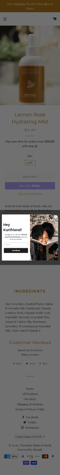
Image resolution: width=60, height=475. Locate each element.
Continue (16, 250)
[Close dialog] (56, 217)
